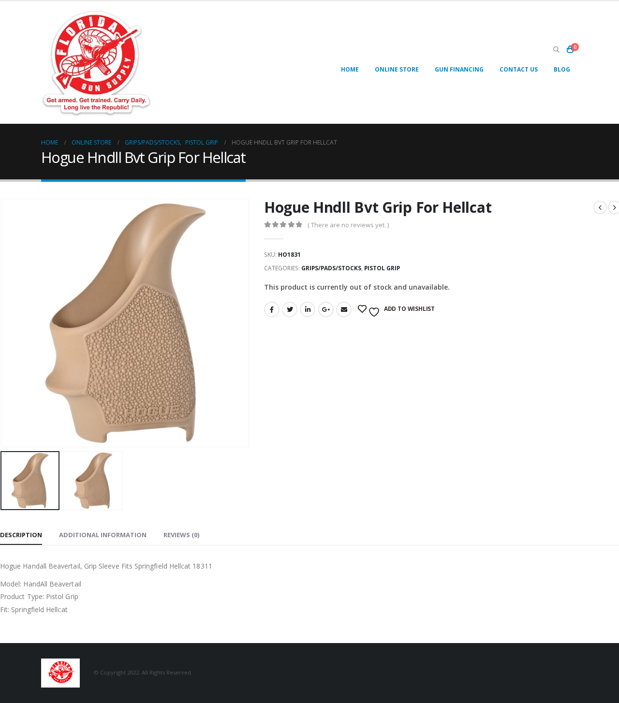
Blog (562, 69)
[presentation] (247, 323)
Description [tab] (21, 534)
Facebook (272, 309)
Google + (326, 309)
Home (350, 69)
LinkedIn (307, 309)
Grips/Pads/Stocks (331, 268)
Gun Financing (459, 69)
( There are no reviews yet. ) (348, 224)
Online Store (397, 69)
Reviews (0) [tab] (181, 534)
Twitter (289, 309)
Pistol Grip (382, 268)
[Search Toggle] (556, 50)
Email (344, 309)
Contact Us (519, 69)
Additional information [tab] (103, 534)
